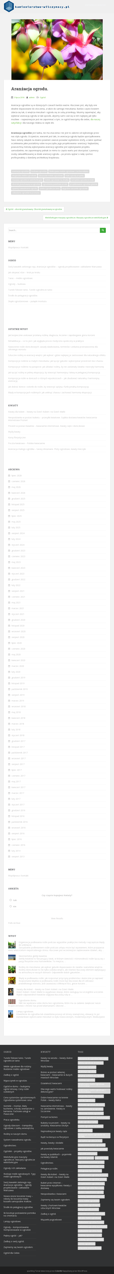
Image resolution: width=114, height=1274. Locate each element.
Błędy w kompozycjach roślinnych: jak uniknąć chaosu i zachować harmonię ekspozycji (50, 392)
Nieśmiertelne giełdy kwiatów (33, 956)
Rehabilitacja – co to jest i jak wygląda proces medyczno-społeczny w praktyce (46, 341)
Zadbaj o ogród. (11, 1074)
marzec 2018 (18, 723)
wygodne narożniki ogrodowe (75, 188)
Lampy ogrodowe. (25, 1011)
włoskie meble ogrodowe (89, 1218)
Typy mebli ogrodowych (89, 1205)
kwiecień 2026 (18, 492)
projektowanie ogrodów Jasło (91, 1183)
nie (14, 906)
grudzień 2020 (18, 619)
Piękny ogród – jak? (13, 1235)
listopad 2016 (18, 816)
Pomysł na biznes (49, 1117)
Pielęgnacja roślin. (49, 1168)
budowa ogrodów (39, 171)
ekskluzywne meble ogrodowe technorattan (91, 1085)
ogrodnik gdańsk (86, 1158)
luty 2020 (16, 671)
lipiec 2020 (17, 643)
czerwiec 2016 (18, 845)
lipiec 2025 (17, 516)
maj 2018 (16, 712)
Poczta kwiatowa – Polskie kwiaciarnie (26, 443)
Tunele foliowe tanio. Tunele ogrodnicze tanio (30, 289)
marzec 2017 (18, 793)
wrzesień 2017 (19, 758)
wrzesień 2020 (19, 631)
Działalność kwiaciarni (51, 1083)
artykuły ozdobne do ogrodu (91, 1075)
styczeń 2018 (18, 735)
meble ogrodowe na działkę (57, 180)
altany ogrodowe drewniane (91, 1063)
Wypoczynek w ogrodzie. (15, 1080)
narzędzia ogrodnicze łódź (82, 180)
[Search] (103, 230)
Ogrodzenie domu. (28, 1000)
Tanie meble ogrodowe (89, 1201)
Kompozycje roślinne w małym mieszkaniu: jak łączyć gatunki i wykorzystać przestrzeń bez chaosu (55, 361)
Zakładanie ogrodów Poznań (91, 1222)
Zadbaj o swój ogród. (14, 1241)
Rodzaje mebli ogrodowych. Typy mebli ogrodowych (19, 1175)
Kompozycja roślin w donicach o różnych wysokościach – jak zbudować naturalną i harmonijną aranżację (53, 379)
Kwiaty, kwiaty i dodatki (52, 1142)
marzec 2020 (18, 666)
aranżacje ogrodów (87, 1071)
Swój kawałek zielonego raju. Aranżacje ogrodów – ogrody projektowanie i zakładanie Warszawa (55, 266)
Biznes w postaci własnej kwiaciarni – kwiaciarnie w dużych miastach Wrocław (56, 1075)
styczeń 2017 (18, 804)
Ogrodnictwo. (10, 1145)
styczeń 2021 (18, 614)
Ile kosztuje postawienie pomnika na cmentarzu (20, 1214)
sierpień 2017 (18, 764)
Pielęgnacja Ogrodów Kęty (90, 1170)
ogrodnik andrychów (87, 1153)
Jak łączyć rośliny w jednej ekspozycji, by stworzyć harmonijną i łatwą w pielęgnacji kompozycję (54, 372)
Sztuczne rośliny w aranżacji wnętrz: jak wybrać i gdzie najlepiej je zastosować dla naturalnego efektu (57, 355)
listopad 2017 (18, 746)
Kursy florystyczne (17, 437)
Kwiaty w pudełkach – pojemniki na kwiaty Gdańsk (56, 1155)
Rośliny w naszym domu (15, 1133)
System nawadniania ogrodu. (17, 1139)
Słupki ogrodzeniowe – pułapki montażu (27, 301)
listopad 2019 (18, 683)
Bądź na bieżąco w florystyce (55, 1137)
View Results (57, 918)
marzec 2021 (18, 608)
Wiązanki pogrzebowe (51, 1219)
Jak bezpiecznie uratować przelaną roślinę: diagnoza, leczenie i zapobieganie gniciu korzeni (51, 335)
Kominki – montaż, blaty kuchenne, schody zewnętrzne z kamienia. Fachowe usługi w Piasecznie (19, 1110)
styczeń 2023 (18, 573)
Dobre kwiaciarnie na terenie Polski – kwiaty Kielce (54, 1099)
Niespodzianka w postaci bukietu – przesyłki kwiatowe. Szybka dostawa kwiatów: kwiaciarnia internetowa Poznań (52, 419)
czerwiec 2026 (18, 481)
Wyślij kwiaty (14, 431)
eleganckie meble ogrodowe (24, 175)
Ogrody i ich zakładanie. (15, 1168)
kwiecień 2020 (18, 660)
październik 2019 (20, 689)
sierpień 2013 (18, 856)
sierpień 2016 (18, 833)
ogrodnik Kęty (101, 1158)
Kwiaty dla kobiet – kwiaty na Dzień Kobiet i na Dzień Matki (36, 411)
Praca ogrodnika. (12, 1119)
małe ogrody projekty (74, 175)
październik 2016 (20, 821)
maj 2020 (16, 654)
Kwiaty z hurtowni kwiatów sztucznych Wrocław (53, 1206)
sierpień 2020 (18, 637)
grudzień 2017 (18, 741)
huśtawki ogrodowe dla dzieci (91, 1104)
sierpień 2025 (18, 510)
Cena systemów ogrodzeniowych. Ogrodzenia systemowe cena (20, 1099)
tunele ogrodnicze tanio (50, 188)
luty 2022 (16, 585)
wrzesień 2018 (19, 706)
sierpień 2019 (18, 694)
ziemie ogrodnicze (86, 1243)
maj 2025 (16, 521)
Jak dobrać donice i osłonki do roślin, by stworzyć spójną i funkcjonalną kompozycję (48, 386)
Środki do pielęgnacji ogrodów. (23, 295)
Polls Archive (14, 923)
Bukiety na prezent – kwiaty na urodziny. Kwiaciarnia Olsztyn (55, 1124)
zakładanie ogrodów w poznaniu (26, 193)
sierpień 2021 (18, 591)
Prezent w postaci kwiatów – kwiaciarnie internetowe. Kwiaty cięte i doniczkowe (46, 426)
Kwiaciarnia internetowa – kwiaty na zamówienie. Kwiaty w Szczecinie (56, 1109)
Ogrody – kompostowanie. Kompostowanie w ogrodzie (17, 1228)
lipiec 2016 (17, 839)
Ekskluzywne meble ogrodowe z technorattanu (68, 171)
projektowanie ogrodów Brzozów (93, 1175)
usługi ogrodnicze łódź (88, 1209)
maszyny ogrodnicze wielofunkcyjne (27, 180)
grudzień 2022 (18, 579)
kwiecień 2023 (18, 567)
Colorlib (58, 1271)
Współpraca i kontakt (95, 5)
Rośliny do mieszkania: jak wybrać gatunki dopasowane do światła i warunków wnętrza (60, 967)
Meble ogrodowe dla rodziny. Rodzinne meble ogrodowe (17, 1067)
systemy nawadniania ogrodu (24, 188)
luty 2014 (16, 850)
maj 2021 (16, 602)
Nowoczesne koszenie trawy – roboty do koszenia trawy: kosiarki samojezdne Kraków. (18, 1199)
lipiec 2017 (17, 770)
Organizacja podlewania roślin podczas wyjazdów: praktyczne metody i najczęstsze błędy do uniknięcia (61, 943)
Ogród (43, 97)
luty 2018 (16, 729)
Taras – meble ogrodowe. (20, 278)
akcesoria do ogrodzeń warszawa (93, 1058)
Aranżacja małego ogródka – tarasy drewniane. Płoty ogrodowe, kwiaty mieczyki (47, 449)
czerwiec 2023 (18, 556)
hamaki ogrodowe (86, 1100)
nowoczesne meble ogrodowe (91, 1145)
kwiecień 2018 (18, 718)
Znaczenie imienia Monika (89, 1248)
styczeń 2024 (18, 544)
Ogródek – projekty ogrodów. (18, 1151)
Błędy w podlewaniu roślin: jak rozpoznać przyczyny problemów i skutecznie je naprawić (61, 978)
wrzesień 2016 (19, 827)
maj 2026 (16, 487)
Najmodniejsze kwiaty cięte (54, 1131)
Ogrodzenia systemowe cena (91, 1166)
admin (32, 97)
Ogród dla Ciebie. (12, 1253)
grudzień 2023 (18, 550)
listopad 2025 (18, 504)
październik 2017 (20, 752)
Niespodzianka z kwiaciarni (53, 1193)
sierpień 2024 (18, 533)
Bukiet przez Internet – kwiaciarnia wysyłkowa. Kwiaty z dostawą (56, 1185)
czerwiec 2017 (18, 775)
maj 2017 (16, 781)
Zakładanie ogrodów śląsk (90, 1231)
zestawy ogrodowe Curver (90, 1235)
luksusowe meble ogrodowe (51, 175)
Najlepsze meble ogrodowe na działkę (92, 1135)
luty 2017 (16, 798)
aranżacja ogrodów (20, 171)
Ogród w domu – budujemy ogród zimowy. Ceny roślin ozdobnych (17, 1089)
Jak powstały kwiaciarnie (52, 1148)
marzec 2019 (18, 700)
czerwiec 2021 (18, 596)
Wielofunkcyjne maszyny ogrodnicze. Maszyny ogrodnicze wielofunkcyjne (19, 1160)
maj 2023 (16, 562)
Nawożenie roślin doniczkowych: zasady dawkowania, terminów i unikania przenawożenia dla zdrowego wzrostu (53, 348)
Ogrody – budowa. (17, 284)
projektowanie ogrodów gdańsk (83, 184)
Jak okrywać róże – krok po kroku (24, 272)
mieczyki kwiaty (85, 1130)
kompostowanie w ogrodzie (90, 1109)
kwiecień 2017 (18, 787)
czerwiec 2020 (18, 648)
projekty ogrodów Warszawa (91, 1188)
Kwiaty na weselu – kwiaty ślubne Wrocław (57, 1059)
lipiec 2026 (17, 475)
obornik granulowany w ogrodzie (26, 184)
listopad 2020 (18, 625)
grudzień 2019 (18, 677)
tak (15, 900)
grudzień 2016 (18, 810)
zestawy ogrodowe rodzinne (91, 1239)
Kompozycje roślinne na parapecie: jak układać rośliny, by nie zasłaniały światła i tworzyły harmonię (56, 366)
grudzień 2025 (18, 498)
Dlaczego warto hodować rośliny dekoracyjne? (56, 1090)
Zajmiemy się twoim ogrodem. (18, 1247)
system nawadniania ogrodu (91, 1192)
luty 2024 (16, 539)
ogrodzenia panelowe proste (55, 184)
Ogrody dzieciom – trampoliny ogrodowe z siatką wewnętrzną (19, 1127)
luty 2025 (16, 527)
